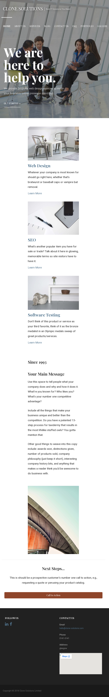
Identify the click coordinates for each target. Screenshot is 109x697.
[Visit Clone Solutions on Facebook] (11, 625)
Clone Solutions (23, 8)
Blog (47, 26)
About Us (20, 26)
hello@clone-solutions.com (71, 628)
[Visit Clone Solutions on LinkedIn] (6, 625)
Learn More (35, 193)
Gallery (102, 26)
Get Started (11, 103)
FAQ (74, 26)
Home (6, 26)
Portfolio (87, 26)
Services (35, 26)
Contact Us (61, 26)
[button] (53, 595)
